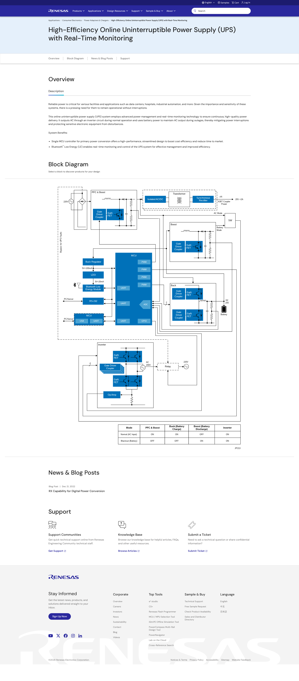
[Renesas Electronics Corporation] (58, 11)
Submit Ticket (196, 551)
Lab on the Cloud (157, 640)
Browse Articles (127, 551)
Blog (115, 632)
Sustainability (119, 621)
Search (221, 10)
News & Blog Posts (102, 58)
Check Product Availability (198, 611)
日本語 (223, 611)
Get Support (55, 551)
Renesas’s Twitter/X (58, 636)
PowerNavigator (157, 635)
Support (125, 58)
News (116, 616)
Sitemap (225, 659)
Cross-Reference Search (161, 645)
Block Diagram (75, 58)
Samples (225, 2)
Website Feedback (241, 659)
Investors (117, 611)
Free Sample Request (195, 606)
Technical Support (194, 601)
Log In (247, 2)
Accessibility (212, 659)
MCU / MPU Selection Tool (162, 616)
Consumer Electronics (72, 20)
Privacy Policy (197, 659)
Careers (117, 606)
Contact (117, 627)
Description (56, 91)
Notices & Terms (179, 659)
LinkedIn (80, 636)
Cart (237, 2)
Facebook (66, 636)
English (223, 601)
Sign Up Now (59, 616)
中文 (222, 606)
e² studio (153, 601)
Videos (116, 637)
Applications (54, 20)
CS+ (151, 606)
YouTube (50, 636)
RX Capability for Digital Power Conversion (77, 491)
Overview (53, 58)
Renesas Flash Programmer (162, 611)
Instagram (73, 636)
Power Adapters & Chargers (96, 20)
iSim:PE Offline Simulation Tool (164, 621)
